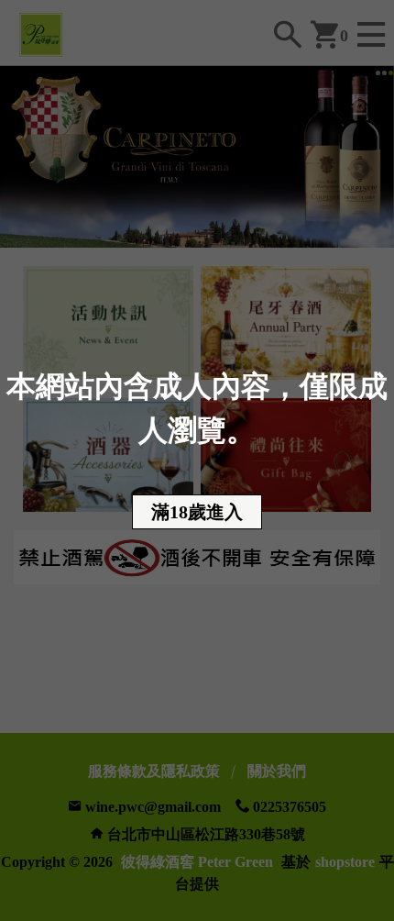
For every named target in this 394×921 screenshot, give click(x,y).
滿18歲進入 (197, 512)
